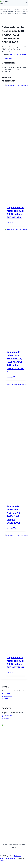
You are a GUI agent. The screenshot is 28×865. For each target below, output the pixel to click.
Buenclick (3, 860)
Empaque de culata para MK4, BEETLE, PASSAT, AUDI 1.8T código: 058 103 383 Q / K (15, 362)
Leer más (10, 222)
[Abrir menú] (26, 3)
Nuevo (19, 54)
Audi (10, 54)
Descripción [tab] (8, 58)
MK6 (14, 54)
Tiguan (23, 54)
